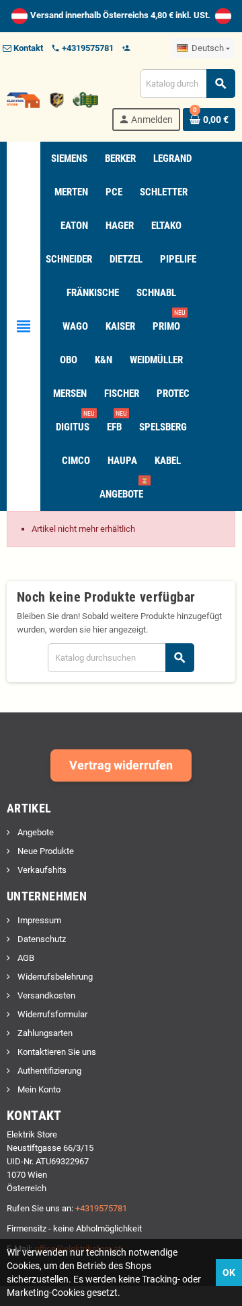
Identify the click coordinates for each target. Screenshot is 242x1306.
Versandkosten (45, 995)
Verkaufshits (41, 870)
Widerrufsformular (51, 1014)
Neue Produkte (44, 851)
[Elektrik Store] (52, 99)
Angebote (34, 832)
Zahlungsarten (44, 1033)
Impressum (38, 920)
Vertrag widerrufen (121, 765)
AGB (24, 958)
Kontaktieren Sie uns (55, 1052)
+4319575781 (101, 1208)
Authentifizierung (48, 1071)
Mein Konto (38, 1089)
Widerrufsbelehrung (54, 977)
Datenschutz (40, 939)
